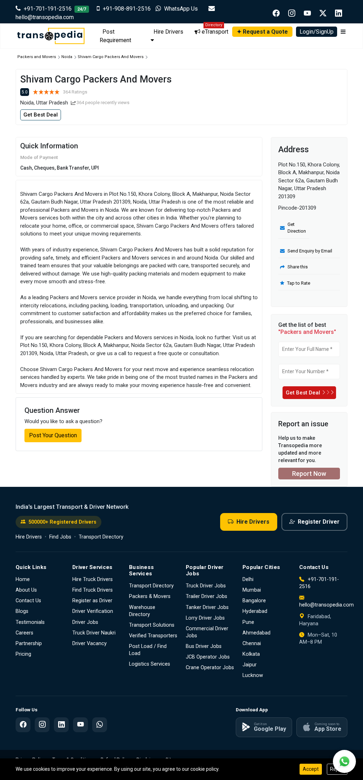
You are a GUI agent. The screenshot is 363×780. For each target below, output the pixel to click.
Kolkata (251, 654)
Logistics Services (149, 664)
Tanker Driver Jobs (207, 607)
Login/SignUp (317, 31)
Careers (24, 633)
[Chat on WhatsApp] (344, 761)
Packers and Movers (36, 57)
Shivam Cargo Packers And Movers (111, 57)
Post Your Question (53, 435)
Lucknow (252, 675)
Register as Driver (92, 601)
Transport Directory (101, 537)
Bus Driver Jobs (204, 646)
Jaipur (249, 665)
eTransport (214, 31)
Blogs (22, 611)
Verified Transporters (153, 636)
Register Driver (319, 521)
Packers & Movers (150, 596)
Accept (311, 769)
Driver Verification (92, 611)
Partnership (29, 643)
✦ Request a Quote (262, 31)
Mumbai (251, 590)
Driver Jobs (85, 622)
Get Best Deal (40, 115)
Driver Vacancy (89, 643)
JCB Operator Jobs (208, 657)
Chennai (251, 643)
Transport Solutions (151, 625)
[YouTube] (80, 724)
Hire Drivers (168, 31)
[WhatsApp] (99, 724)
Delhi (247, 579)
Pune (248, 622)
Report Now (309, 473)
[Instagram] (42, 724)
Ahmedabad (256, 633)
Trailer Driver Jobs (206, 596)
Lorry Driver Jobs (205, 618)
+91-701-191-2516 (54, 8)
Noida (66, 57)
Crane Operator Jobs (210, 668)
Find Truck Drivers (92, 590)
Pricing (23, 654)
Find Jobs (60, 537)
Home (23, 579)
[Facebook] (23, 724)
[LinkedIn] (61, 724)
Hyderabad (254, 611)
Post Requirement (115, 36)
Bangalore (254, 601)
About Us (26, 590)
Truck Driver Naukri (94, 633)
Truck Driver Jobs (206, 586)
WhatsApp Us (181, 8)
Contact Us (28, 601)
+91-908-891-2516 (126, 8)
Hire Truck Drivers (92, 579)
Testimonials (30, 622)
